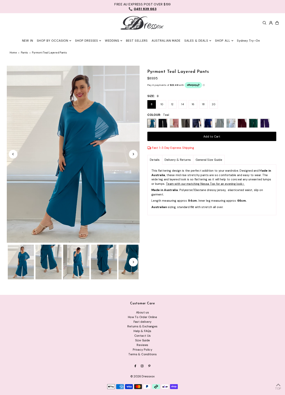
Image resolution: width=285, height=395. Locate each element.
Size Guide (142, 340)
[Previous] (13, 154)
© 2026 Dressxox (142, 376)
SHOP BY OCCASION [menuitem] (52, 41)
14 (182, 104)
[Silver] (219, 123)
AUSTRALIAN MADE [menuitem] (166, 41)
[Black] (163, 123)
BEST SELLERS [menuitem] (137, 41)
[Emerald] (253, 123)
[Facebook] (135, 366)
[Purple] (265, 123)
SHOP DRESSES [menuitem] (86, 41)
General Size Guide (209, 160)
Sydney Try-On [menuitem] (248, 41)
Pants (24, 52)
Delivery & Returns (178, 160)
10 (162, 104)
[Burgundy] (242, 123)
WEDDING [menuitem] (112, 41)
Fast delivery (143, 322)
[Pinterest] (149, 366)
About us (142, 312)
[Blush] (174, 123)
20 (213, 104)
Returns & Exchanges (142, 326)
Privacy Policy (142, 350)
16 (193, 104)
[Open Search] (264, 23)
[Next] (133, 154)
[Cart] (277, 23)
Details (155, 160)
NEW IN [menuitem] (27, 41)
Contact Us (142, 336)
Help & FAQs (142, 331)
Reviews (142, 345)
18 (203, 104)
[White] (231, 123)
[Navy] (197, 123)
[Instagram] (142, 366)
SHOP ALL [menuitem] (222, 41)
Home (13, 52)
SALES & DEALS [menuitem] (196, 41)
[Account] (271, 23)
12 (172, 104)
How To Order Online (142, 317)
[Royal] (208, 123)
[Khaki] (185, 123)
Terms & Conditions (142, 354)
